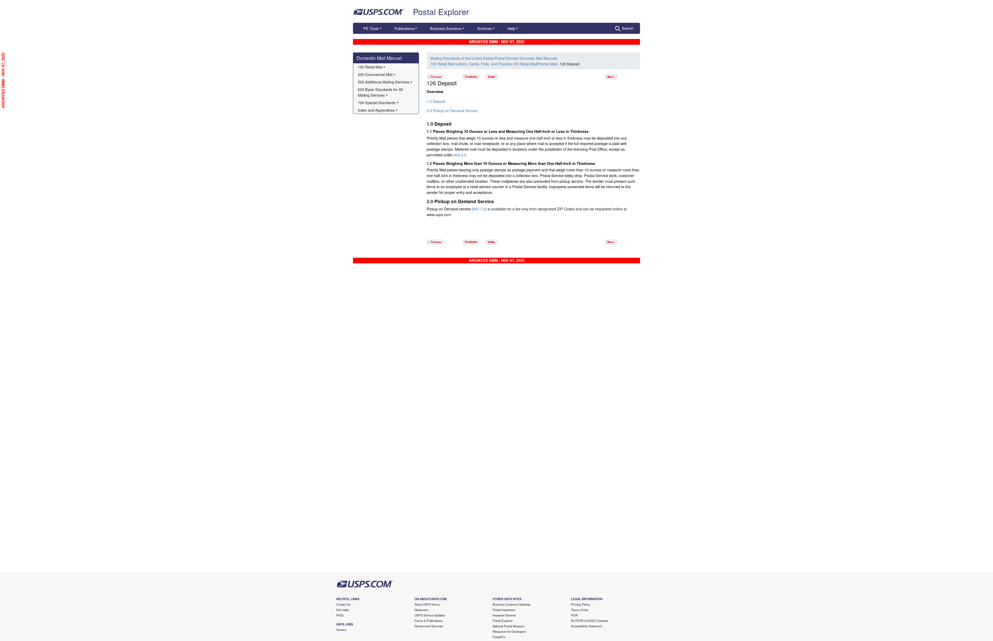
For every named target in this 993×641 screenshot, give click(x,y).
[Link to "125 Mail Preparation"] (435, 76)
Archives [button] (484, 28)
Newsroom (421, 610)
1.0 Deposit (436, 101)
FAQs (340, 615)
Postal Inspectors (504, 610)
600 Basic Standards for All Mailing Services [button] (381, 92)
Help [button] (511, 28)
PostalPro (499, 637)
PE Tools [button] (370, 28)
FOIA (574, 615)
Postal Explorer (441, 11)
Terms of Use (579, 610)
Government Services (429, 626)
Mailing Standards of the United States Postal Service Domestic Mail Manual (493, 58)
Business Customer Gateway (511, 604)
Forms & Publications (429, 621)
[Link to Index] (491, 76)
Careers (341, 630)
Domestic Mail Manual (379, 58)
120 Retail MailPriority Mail (534, 63)
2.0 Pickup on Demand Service (452, 110)
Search (628, 28)
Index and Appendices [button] (376, 110)
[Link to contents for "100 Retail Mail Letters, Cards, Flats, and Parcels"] (471, 76)
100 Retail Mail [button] (370, 67)
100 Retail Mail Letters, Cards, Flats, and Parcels (470, 63)
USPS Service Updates (430, 615)
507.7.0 (479, 208)
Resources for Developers (509, 631)
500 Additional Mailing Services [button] (383, 82)
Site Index (342, 610)
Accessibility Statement (586, 626)
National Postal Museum (508, 626)
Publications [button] (404, 28)
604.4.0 (460, 154)
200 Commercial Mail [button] (375, 74)
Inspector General (504, 615)
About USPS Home (427, 604)
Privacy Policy (580, 604)
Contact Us (343, 604)
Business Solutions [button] (445, 28)
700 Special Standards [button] (376, 102)
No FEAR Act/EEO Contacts (589, 621)
